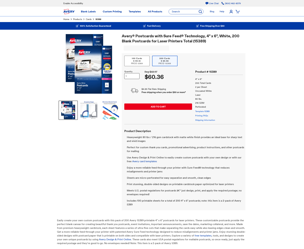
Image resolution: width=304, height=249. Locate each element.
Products (77, 19)
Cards (89, 19)
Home (66, 19)
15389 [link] (98, 19)
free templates (203, 235)
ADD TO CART (158, 106)
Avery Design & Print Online (115, 239)
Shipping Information (205, 120)
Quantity (128, 71)
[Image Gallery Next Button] (115, 64)
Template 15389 (202, 111)
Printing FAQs (201, 115)
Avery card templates (144, 161)
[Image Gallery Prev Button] (63, 64)
